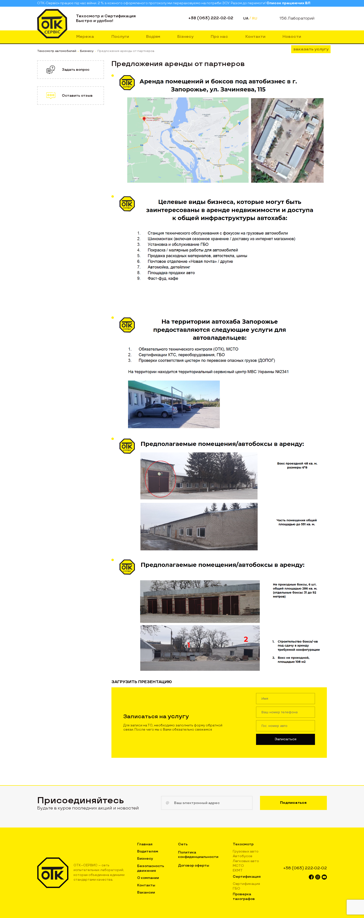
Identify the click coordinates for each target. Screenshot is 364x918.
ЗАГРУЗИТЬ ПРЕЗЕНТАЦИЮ (141, 682)
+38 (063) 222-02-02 (210, 18)
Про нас (219, 36)
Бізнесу (185, 36)
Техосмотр (243, 844)
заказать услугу (311, 49)
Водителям (147, 851)
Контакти (255, 36)
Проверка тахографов (244, 896)
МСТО (238, 866)
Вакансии (146, 892)
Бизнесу (145, 858)
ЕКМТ (238, 870)
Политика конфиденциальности (198, 854)
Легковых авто (246, 861)
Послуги (120, 36)
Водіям (153, 36)
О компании (148, 878)
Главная (145, 844)
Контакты (146, 885)
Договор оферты (193, 865)
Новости (292, 36)
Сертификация (247, 876)
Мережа (85, 36)
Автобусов (242, 856)
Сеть (183, 844)
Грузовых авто (246, 851)
